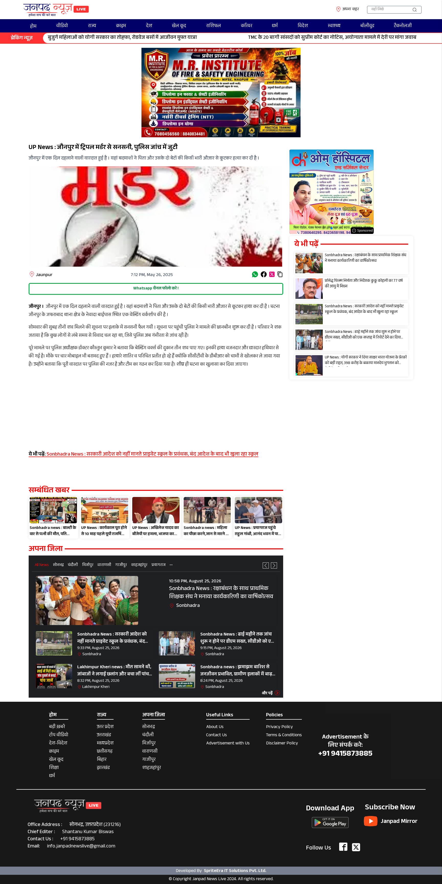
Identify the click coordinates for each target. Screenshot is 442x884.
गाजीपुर (121, 566)
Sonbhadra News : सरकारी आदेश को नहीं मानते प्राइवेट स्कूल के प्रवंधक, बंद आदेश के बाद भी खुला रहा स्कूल (143, 454)
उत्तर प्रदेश (105, 727)
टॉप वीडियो (58, 735)
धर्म (275, 26)
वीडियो (62, 26)
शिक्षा (54, 768)
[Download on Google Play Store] (330, 821)
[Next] (274, 565)
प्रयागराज (158, 566)
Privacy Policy (279, 727)
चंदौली (73, 566)
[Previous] (266, 565)
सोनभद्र (58, 566)
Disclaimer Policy (282, 743)
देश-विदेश (58, 743)
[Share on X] (272, 274)
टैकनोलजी (403, 26)
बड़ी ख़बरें (57, 727)
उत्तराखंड (104, 735)
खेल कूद (179, 26)
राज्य (92, 26)
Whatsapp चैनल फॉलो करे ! (156, 288)
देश (149, 26)
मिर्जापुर (87, 566)
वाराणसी (104, 566)
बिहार (101, 760)
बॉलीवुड (367, 26)
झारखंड (103, 768)
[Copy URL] (280, 274)
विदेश (303, 26)
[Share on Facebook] (264, 274)
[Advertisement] (156, 409)
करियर (246, 26)
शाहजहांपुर (139, 566)
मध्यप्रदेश (105, 743)
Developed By (221, 871)
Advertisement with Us (228, 743)
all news (42, 566)
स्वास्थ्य (334, 26)
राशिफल (213, 26)
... (171, 564)
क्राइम (121, 26)
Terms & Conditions (284, 735)
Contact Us (216, 735)
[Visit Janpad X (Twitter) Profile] (356, 847)
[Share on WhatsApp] (255, 274)
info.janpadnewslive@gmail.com (81, 846)
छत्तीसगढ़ (105, 752)
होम (33, 27)
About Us (215, 727)
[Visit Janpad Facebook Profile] (343, 847)
